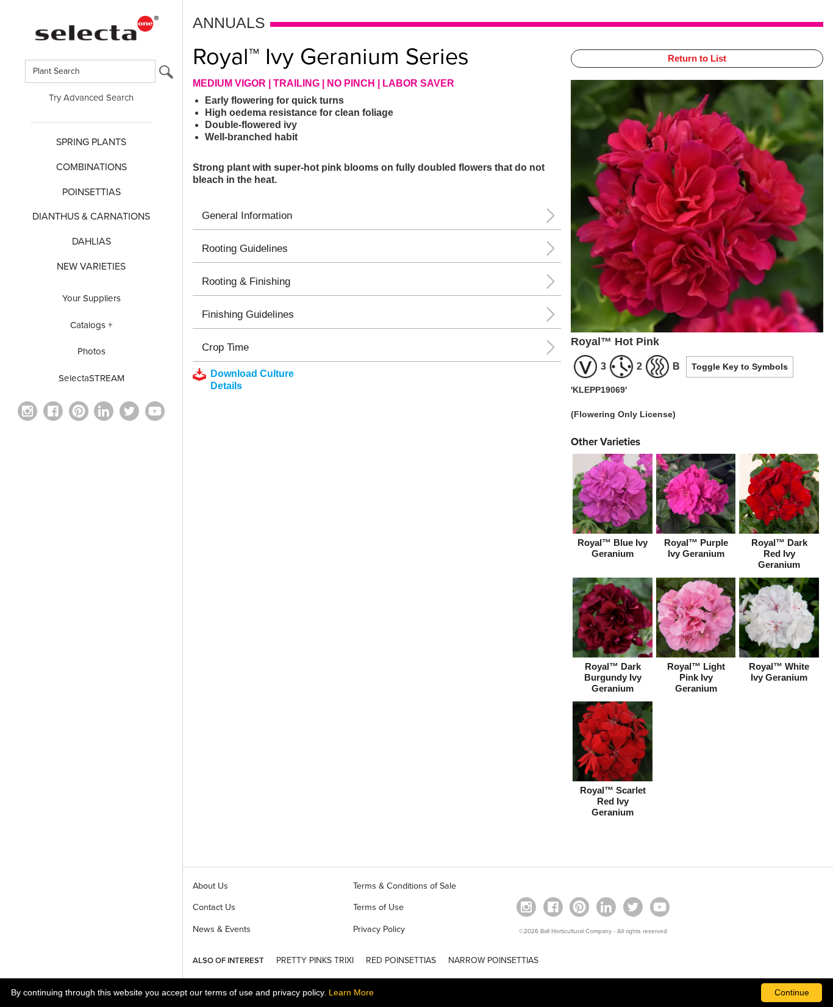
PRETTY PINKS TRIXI (315, 960)
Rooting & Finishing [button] (246, 281)
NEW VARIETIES (91, 266)
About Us (210, 886)
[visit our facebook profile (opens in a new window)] (53, 411)
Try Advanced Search (91, 97)
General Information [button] (247, 215)
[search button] (166, 75)
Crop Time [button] (225, 347)
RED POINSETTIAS (401, 960)
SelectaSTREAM (91, 378)
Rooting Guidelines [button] (245, 248)
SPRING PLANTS (91, 142)
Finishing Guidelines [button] (248, 314)
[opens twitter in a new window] (129, 411)
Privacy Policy (379, 929)
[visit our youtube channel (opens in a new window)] (155, 411)
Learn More (351, 992)
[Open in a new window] (78, 411)
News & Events (222, 929)
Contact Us (214, 907)
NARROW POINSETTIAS (493, 960)
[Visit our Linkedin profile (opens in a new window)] (103, 411)
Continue (791, 992)
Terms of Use (378, 907)
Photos (91, 351)
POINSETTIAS (91, 192)
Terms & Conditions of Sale (404, 886)
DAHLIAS (91, 241)
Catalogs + (91, 325)
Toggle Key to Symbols (740, 366)
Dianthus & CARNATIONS (91, 216)
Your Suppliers (91, 298)
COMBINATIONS (91, 167)
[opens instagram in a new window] (27, 411)
